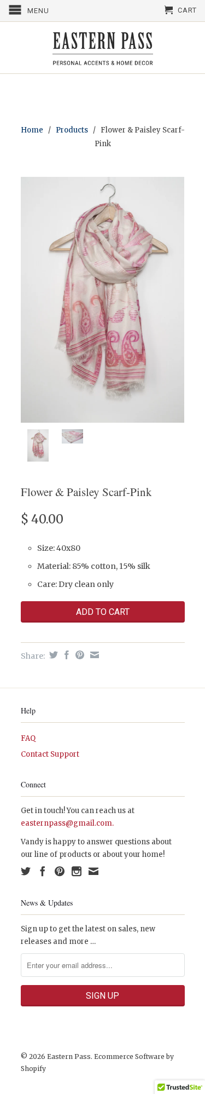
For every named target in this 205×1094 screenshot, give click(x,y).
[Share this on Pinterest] (78, 654)
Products (72, 130)
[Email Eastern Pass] (93, 871)
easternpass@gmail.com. (67, 823)
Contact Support (50, 754)
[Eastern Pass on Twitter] (26, 871)
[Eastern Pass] (103, 47)
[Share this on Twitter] (52, 654)
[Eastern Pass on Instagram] (76, 871)
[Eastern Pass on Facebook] (43, 871)
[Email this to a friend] (93, 654)
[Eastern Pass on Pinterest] (60, 871)
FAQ (28, 738)
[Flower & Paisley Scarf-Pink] (103, 300)
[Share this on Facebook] (65, 654)
